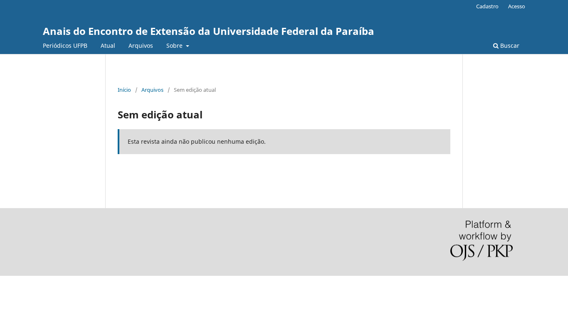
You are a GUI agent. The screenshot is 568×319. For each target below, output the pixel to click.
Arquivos (140, 45)
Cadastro (487, 6)
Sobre (175, 45)
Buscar (509, 45)
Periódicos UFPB (65, 45)
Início (124, 89)
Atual (108, 45)
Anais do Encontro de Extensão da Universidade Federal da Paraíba (208, 31)
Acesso (516, 6)
